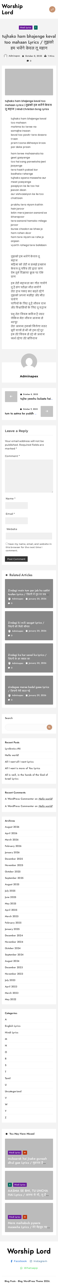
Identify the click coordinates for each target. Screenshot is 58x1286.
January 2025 (12, 929)
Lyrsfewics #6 (13, 748)
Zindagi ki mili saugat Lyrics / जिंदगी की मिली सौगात (26, 624)
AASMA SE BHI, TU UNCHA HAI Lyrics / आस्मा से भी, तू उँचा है (28, 1194)
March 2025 (11, 916)
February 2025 (13, 922)
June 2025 (10, 897)
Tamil (8, 1078)
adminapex (14, 55)
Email (10, 513)
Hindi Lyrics (25, 27)
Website (11, 529)
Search (9, 718)
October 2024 (13, 948)
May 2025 (10, 903)
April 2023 (11, 986)
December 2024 (14, 935)
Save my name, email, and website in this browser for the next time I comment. (29, 547)
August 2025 (12, 884)
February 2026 (13, 846)
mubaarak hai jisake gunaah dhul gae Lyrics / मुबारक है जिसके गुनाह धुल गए (27, 1162)
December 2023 (14, 967)
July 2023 (10, 980)
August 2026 (12, 827)
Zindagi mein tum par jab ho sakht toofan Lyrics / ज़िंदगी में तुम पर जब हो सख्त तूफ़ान (29, 594)
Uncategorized (13, 1091)
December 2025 (14, 859)
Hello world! (12, 755)
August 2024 (12, 961)
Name (10, 498)
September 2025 (14, 878)
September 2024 (14, 954)
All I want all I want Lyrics (19, 761)
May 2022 (10, 999)
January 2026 (12, 852)
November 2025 (14, 865)
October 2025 (13, 871)
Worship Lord (12, 9)
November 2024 (14, 942)
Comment (12, 456)
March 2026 (11, 839)
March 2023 (11, 993)
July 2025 (10, 891)
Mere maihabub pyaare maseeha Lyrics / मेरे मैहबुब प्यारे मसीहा (28, 1227)
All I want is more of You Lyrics (22, 768)
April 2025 (11, 910)
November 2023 (14, 974)
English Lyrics (12, 1026)
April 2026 (11, 833)
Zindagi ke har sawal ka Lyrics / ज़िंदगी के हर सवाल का (27, 657)
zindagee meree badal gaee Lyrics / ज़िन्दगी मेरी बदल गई (28, 689)
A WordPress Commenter (19, 806)
